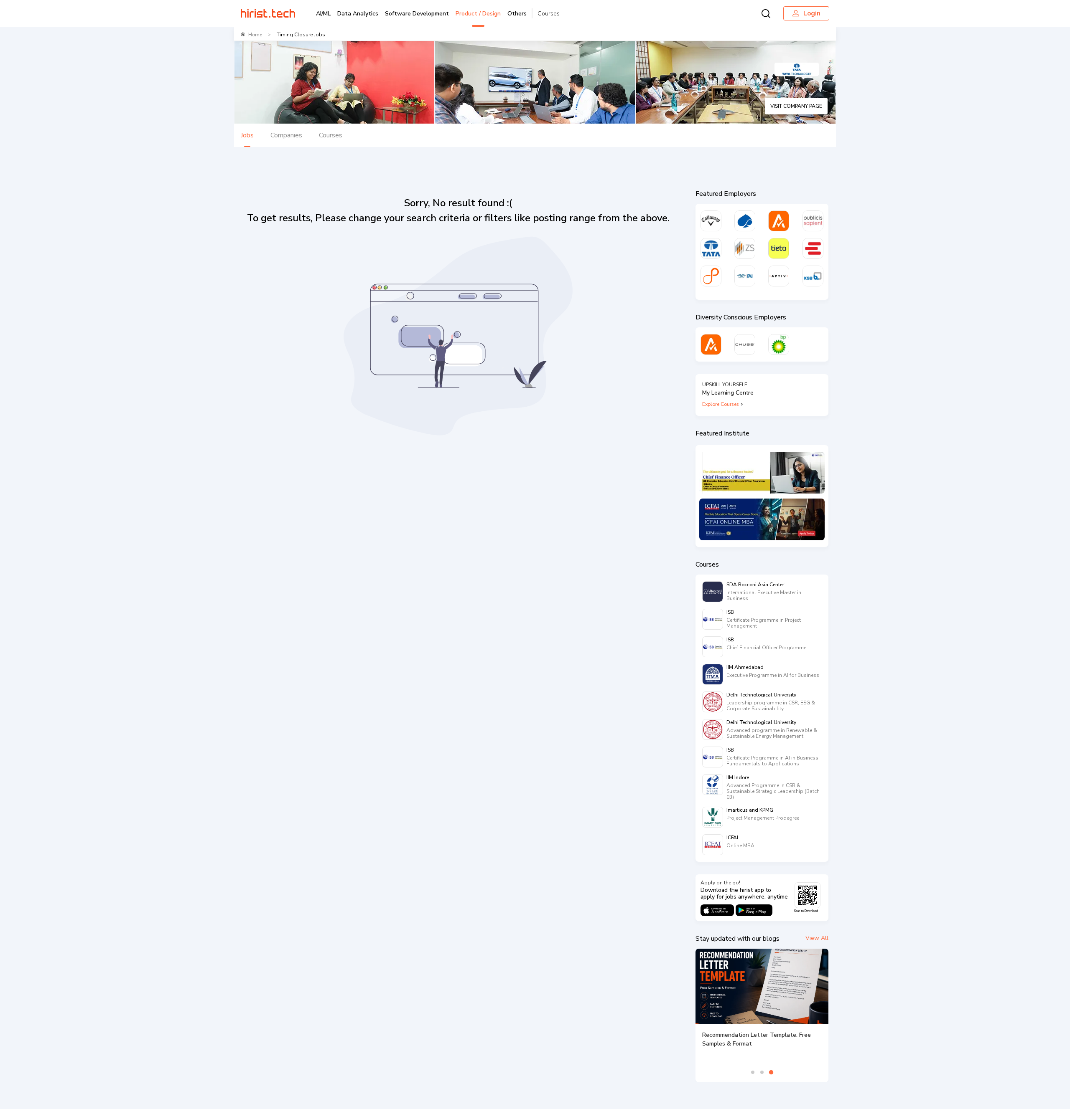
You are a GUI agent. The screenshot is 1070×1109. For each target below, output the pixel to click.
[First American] (744, 276)
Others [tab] (517, 14)
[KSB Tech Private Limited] (812, 276)
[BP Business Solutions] (778, 344)
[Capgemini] (744, 220)
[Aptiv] (778, 276)
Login (811, 13)
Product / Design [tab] (478, 14)
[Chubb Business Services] (744, 344)
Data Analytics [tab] (357, 14)
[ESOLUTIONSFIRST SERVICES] (812, 248)
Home (255, 34)
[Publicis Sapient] (812, 220)
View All (816, 938)
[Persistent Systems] (711, 276)
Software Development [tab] (417, 14)
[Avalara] (778, 220)
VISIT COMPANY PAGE (796, 106)
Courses (549, 14)
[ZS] (744, 248)
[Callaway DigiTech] (711, 220)
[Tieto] (778, 248)
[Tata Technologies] (711, 248)
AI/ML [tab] (323, 14)
